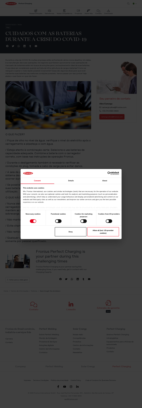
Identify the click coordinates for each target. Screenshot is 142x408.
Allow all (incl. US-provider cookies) (103, 231)
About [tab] (104, 181)
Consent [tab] (37, 181)
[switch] (58, 221)
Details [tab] (71, 181)
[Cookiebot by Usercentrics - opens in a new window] (109, 173)
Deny (71, 232)
